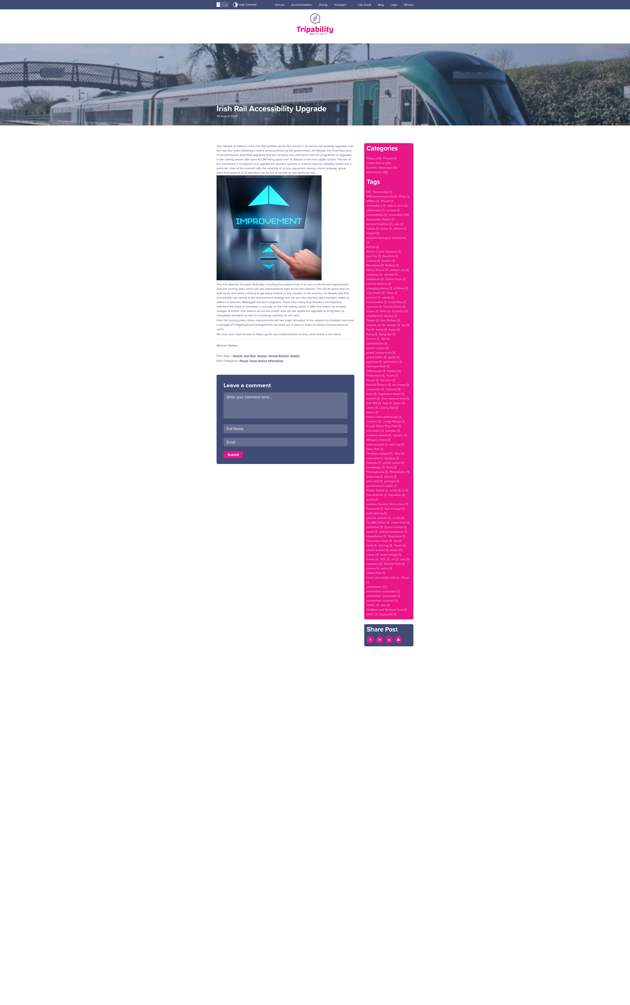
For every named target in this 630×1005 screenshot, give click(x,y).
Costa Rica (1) (397, 302)
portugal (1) (391, 481)
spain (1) (372, 531)
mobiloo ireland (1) (379, 435)
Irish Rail (250, 356)
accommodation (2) (380, 224)
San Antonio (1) (377, 494)
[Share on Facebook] (370, 639)
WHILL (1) (373, 605)
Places (244, 361)
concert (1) (373, 297)
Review (408, 4)
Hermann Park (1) (378, 366)
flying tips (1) (387, 334)
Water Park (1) (376, 573)
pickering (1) (375, 476)
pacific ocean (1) (393, 462)
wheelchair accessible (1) (383, 591)
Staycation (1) (396, 536)
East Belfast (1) (390, 320)
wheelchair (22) (377, 586)
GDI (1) (385, 338)
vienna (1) (373, 568)
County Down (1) (394, 306)
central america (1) (379, 283)
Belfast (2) (392, 265)
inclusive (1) (392, 389)
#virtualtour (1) (376, 205)
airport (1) (373, 233)
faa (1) (405, 325)
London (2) (374, 421)
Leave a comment (247, 385)
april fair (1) (374, 256)
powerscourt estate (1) (382, 485)
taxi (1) (397, 540)
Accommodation (301, 4)
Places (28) (374, 158)
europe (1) (393, 325)
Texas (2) (400, 545)
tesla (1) (372, 545)
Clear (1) (392, 292)
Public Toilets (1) (377, 490)
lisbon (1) (372, 412)
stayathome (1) (376, 536)
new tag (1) (396, 444)
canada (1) (390, 274)
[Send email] (398, 639)
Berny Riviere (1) (377, 269)
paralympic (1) (376, 467)
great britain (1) (377, 357)
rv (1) (405, 490)
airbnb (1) (373, 228)
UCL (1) (384, 559)
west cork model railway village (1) (388, 579)
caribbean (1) (375, 279)
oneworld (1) (375, 458)
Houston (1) (387, 380)
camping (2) (374, 274)
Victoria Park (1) (394, 563)
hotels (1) (392, 375)
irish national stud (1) (395, 398)
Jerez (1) (372, 407)
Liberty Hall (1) (388, 407)
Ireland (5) (373, 398)
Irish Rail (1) (374, 403)
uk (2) (395, 559)
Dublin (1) (373, 320)
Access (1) (392, 210)
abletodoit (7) (376, 210)
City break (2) (376, 292)
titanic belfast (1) (377, 550)
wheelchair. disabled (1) (382, 600)
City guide (364, 4)
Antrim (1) (373, 247)
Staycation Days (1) (379, 540)
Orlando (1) (374, 462)
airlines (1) (399, 228)
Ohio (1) (399, 453)
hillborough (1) (376, 371)
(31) (369, 191)
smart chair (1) (400, 522)
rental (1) (395, 490)
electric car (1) (376, 325)
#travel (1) (387, 201)
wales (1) (386, 568)
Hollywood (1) (376, 375)
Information (275, 361)
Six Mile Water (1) (378, 522)
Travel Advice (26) (379, 163)
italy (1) (387, 403)
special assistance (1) (393, 531)
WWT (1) (372, 614)
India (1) (372, 393)
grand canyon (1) (377, 348)
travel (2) (372, 559)
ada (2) (399, 224)
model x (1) (400, 435)
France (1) (373, 338)
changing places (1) (379, 288)
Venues (279, 4)
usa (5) (404, 559)
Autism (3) (388, 260)
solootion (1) (375, 527)
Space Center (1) (395, 527)
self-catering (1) (377, 513)
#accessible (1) (382, 191)
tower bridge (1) (390, 554)
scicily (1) (372, 499)
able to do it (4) (397, 205)
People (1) (389, 158)
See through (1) (395, 508)
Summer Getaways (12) (382, 167)
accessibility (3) (377, 214)
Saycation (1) (396, 494)
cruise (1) (372, 311)
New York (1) (375, 449)
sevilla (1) (398, 517)
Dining (323, 4)
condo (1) (388, 297)
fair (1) (370, 329)
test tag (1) (385, 545)
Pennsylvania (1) (377, 472)
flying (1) (372, 334)
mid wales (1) (375, 430)
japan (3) (399, 403)
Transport (340, 4)
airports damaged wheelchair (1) (386, 240)
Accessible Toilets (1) (380, 219)
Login (394, 4)
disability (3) (400, 311)
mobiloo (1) (392, 430)
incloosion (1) (375, 389)
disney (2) (390, 315)
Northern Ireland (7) (380, 453)
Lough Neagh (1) (394, 421)
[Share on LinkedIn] (389, 639)
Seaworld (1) (375, 508)
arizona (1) (373, 260)
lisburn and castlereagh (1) (384, 416)
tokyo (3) (372, 554)
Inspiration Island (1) (391, 393)
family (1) (381, 329)
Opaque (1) (392, 458)
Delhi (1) (385, 311)
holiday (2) (394, 371)
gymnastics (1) (392, 361)
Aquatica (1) (390, 256)
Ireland (237, 356)
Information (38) (377, 172)
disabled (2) (375, 315)
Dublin (295, 356)
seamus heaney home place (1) (387, 504)
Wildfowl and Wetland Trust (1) (387, 609)
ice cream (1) (400, 384)
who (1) (385, 605)
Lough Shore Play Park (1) (384, 426)
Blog (381, 4)
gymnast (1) (374, 361)
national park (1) (377, 444)
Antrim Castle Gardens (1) (384, 251)
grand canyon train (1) (381, 352)
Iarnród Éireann (278, 356)
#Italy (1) (404, 196)
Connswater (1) (377, 302)
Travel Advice (258, 361)
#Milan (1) (373, 201)
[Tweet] (379, 639)
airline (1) (386, 228)
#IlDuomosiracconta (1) (382, 196)
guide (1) (393, 357)
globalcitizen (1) (377, 343)
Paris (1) (391, 467)
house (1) (372, 380)
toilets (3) (396, 550)
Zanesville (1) (387, 614)
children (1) (401, 288)
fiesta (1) (394, 329)
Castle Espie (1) (395, 279)
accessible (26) (399, 214)
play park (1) (375, 481)
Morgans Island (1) (379, 439)
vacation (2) (374, 563)
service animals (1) (379, 517)
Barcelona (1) (375, 265)
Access (262, 356)
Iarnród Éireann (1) (379, 384)
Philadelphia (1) (399, 472)
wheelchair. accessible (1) (383, 596)
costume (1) (374, 306)
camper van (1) (399, 269)
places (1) (390, 476)
